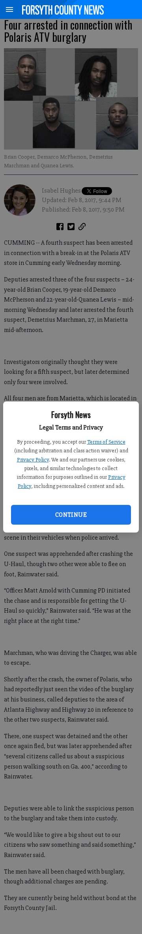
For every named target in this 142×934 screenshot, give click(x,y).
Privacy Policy (33, 459)
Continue (71, 515)
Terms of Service (106, 442)
